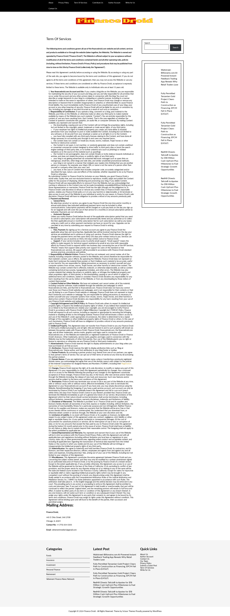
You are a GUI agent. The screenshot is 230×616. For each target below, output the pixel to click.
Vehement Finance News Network (60, 579)
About (51, 3)
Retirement (51, 574)
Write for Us (130, 3)
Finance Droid (90, 611)
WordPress (157, 611)
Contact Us (53, 9)
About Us (144, 554)
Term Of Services (80, 3)
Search (147, 43)
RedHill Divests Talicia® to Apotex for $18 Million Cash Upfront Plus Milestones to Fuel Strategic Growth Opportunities (169, 161)
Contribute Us (97, 3)
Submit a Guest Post (148, 566)
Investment (51, 565)
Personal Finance (53, 570)
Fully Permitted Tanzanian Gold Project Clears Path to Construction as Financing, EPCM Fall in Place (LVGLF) (114, 566)
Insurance (50, 560)
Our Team (144, 561)
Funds (48, 556)
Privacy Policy (63, 3)
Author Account (114, 3)
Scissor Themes (128, 611)
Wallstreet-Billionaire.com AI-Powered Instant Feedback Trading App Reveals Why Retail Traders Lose (114, 557)
